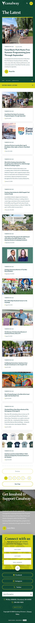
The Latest (8, 80)
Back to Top (17, 607)
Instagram (18, 581)
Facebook (18, 575)
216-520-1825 (19, 602)
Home (3, 80)
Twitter (18, 587)
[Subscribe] (17, 568)
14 (29, 478)
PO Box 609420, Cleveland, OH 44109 (18, 599)
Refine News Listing (9, 85)
